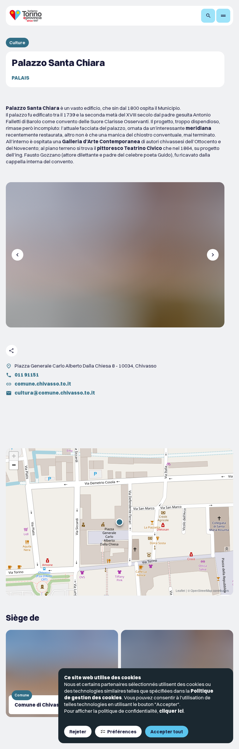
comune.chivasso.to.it (43, 384)
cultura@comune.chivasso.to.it (55, 393)
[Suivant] (213, 255)
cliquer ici (171, 711)
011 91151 (27, 375)
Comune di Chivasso (40, 705)
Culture (17, 42)
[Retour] (17, 255)
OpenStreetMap (201, 591)
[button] (119, 522)
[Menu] (223, 16)
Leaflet (180, 591)
